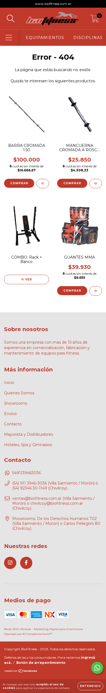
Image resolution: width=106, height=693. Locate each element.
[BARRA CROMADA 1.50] (42, 183)
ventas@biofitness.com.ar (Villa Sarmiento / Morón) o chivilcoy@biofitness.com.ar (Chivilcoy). (53, 503)
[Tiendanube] (21, 672)
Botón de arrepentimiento (41, 663)
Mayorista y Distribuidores (28, 434)
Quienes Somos (19, 393)
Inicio (9, 382)
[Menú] (9, 38)
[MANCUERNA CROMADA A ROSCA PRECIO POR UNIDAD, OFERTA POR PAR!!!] (95, 183)
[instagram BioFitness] (10, 563)
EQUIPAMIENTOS (45, 37)
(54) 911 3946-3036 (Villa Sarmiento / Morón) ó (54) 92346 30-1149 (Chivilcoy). (55, 486)
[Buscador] (10, 19)
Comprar (19, 183)
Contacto (13, 424)
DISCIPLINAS (88, 37)
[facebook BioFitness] (26, 563)
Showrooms (15, 403)
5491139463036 (26, 472)
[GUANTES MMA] (95, 291)
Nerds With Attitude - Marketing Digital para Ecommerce (43, 629)
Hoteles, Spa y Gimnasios (28, 444)
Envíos (10, 413)
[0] (94, 19)
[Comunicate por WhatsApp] (97, 668)
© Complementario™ (37, 634)
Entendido (90, 686)
